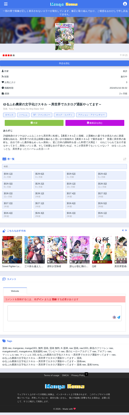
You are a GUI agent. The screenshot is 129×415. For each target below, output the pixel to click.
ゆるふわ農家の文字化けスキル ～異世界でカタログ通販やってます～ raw (76, 354)
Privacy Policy (78, 375)
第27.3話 (102, 193)
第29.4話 (102, 173)
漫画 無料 (55, 348)
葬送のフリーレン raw (101, 348)
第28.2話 (8, 193)
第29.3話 (8, 183)
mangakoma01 (10, 351)
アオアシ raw (104, 351)
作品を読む (64, 63)
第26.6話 (71, 203)
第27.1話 (39, 203)
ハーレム (23, 115)
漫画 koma (92, 364)
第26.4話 (8, 213)
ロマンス (9, 115)
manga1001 (31, 348)
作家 (35, 123)
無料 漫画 (43, 348)
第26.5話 (102, 203)
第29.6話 (39, 173)
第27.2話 (8, 203)
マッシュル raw (10, 354)
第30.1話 (8, 173)
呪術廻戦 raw (40, 351)
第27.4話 (71, 193)
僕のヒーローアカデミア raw (81, 351)
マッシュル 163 (28, 354)
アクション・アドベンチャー (91, 115)
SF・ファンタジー (41, 115)
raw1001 (84, 348)
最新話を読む (96, 123)
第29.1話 (71, 183)
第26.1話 (102, 213)
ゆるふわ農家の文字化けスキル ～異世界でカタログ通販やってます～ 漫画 (41, 358)
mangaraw (18, 348)
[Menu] (6, 4)
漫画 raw (6, 348)
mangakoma (25, 351)
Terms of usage (51, 375)
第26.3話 (39, 213)
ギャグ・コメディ (64, 115)
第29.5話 (71, 173)
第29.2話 (39, 183)
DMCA (65, 375)
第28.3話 (102, 183)
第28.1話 (39, 193)
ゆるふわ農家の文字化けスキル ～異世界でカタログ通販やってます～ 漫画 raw (44, 364)
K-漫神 (64, 348)
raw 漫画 (73, 348)
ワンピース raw (56, 351)
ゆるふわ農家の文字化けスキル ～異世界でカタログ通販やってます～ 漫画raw (43, 361)
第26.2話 (71, 213)
